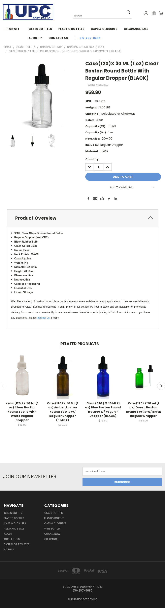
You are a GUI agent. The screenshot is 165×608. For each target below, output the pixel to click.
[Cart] (161, 13)
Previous (159, 595)
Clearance (51, 539)
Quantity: (92, 159)
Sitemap (9, 549)
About (34, 38)
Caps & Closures (104, 29)
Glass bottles (40, 29)
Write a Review (98, 85)
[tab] (82, 218)
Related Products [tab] (79, 344)
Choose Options (143, 378)
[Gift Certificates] (154, 13)
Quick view (22, 370)
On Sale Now (52, 534)
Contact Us (58, 38)
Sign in (8, 544)
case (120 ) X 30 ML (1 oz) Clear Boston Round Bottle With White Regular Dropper (22, 411)
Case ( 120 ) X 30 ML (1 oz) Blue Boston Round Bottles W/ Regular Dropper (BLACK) (103, 409)
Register (23, 544)
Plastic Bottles (71, 29)
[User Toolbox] (146, 13)
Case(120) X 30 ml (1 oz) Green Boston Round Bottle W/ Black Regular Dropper (143, 409)
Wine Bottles (52, 528)
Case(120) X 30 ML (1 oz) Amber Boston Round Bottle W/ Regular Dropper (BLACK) (62, 411)
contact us (43, 317)
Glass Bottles (53, 513)
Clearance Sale (136, 29)
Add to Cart (22, 378)
